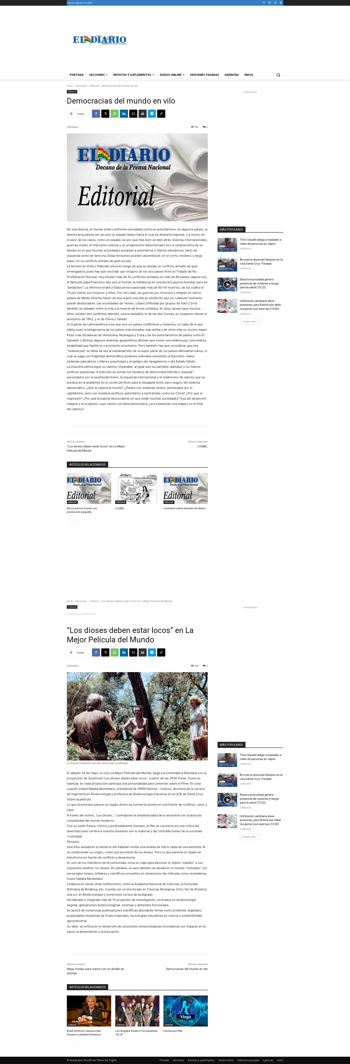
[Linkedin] (124, 114)
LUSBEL (202, 446)
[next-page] (75, 521)
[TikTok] (275, 3)
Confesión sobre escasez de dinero (184, 508)
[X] (281, 3)
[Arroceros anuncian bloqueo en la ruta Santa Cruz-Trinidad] (227, 265)
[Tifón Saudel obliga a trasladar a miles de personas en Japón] (227, 245)
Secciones (81, 86)
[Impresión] (143, 114)
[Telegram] (152, 114)
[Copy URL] (161, 114)
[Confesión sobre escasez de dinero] (185, 488)
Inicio (70, 86)
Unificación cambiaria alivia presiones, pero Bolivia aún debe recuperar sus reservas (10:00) (260, 304)
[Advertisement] (207, 39)
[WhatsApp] (115, 114)
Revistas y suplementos (201, 1060)
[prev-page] (69, 521)
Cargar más (249, 321)
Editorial (94, 86)
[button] (278, 75)
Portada (164, 1060)
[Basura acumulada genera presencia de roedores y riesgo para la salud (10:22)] (227, 284)
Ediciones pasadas (248, 1060)
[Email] (133, 114)
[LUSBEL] (137, 488)
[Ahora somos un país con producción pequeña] (89, 488)
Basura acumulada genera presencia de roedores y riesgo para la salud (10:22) (259, 283)
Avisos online (226, 1060)
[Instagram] (269, 3)
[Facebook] (264, 3)
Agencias (268, 1060)
